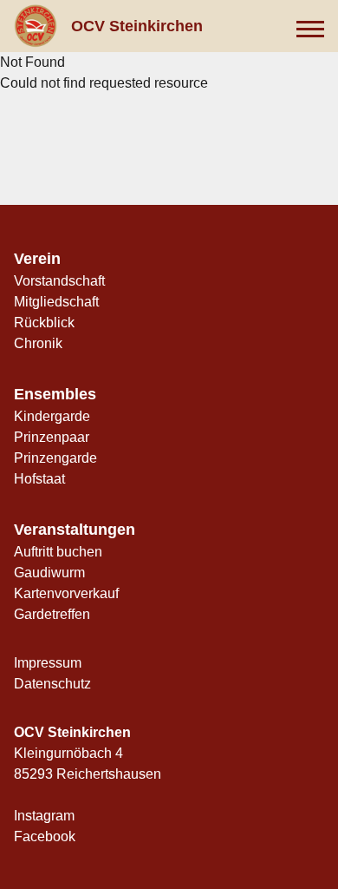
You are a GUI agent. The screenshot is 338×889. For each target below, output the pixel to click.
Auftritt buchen (58, 551)
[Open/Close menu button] (310, 26)
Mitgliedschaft (56, 301)
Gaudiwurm (49, 572)
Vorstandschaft (59, 280)
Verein (37, 258)
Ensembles (55, 394)
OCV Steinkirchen (137, 26)
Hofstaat (39, 478)
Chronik (38, 343)
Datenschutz (52, 683)
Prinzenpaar (51, 437)
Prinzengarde (55, 458)
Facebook (44, 836)
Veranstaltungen (74, 529)
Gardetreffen (52, 614)
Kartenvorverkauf (66, 593)
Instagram (44, 815)
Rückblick (44, 322)
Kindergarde (52, 416)
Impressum (47, 662)
